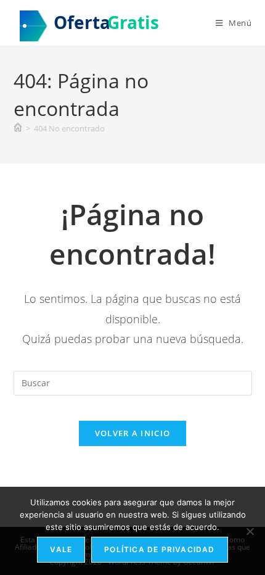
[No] (249, 531)
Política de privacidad (159, 549)
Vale (61, 549)
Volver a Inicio (133, 433)
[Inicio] (18, 128)
